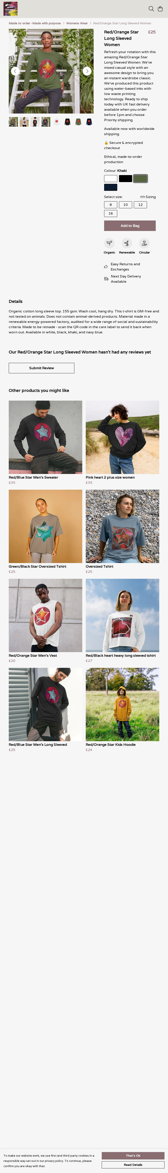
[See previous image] (15, 71)
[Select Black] (125, 178)
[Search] (151, 8)
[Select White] (110, 178)
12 (140, 204)
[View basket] (160, 8)
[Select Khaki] (140, 178)
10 (125, 204)
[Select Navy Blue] (110, 187)
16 (110, 213)
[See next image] (87, 71)
